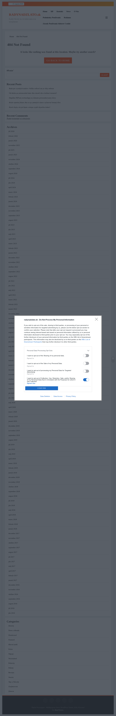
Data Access (58, 396)
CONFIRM (41, 388)
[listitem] (58, 350)
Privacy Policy (71, 396)
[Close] (97, 320)
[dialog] (58, 358)
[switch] (86, 355)
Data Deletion (45, 396)
